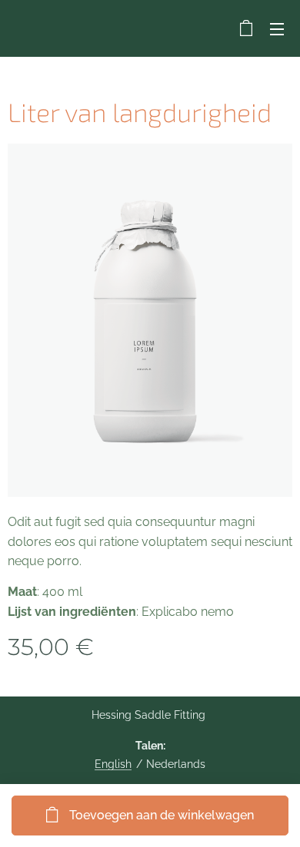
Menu (277, 28)
